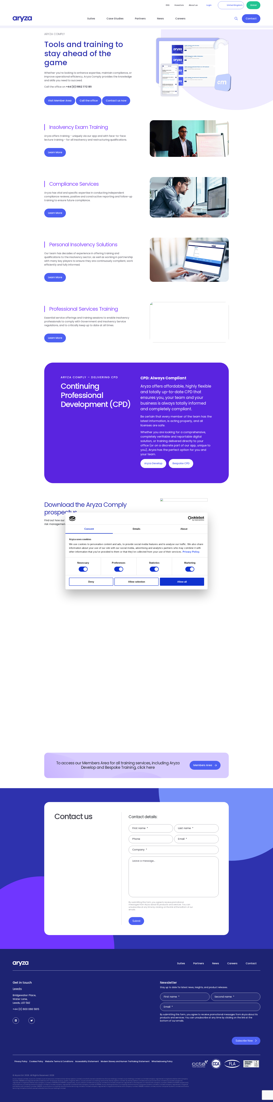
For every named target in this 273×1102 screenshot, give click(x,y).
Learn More (55, 152)
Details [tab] (136, 529)
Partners (140, 18)
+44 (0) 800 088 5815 (26, 1009)
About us (193, 5)
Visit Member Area (59, 100)
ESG (168, 5)
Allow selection (136, 582)
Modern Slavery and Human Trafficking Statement (125, 1061)
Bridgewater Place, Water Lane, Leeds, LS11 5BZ (24, 999)
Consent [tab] (89, 529)
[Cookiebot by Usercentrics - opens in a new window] (190, 518)
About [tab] (183, 529)
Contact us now (116, 100)
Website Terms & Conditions (59, 1061)
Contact (251, 18)
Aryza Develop (153, 463)
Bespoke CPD (181, 463)
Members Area (202, 765)
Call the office (89, 100)
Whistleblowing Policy (162, 1061)
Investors (179, 5)
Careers (180, 18)
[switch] (118, 569)
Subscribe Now (244, 1040)
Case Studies (115, 18)
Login (209, 5)
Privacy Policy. (191, 552)
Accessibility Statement (87, 1061)
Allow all (182, 582)
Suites (91, 18)
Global (253, 5)
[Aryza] (22, 19)
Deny (91, 582)
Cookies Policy (36, 1061)
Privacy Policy (21, 1061)
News (160, 18)
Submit (136, 921)
